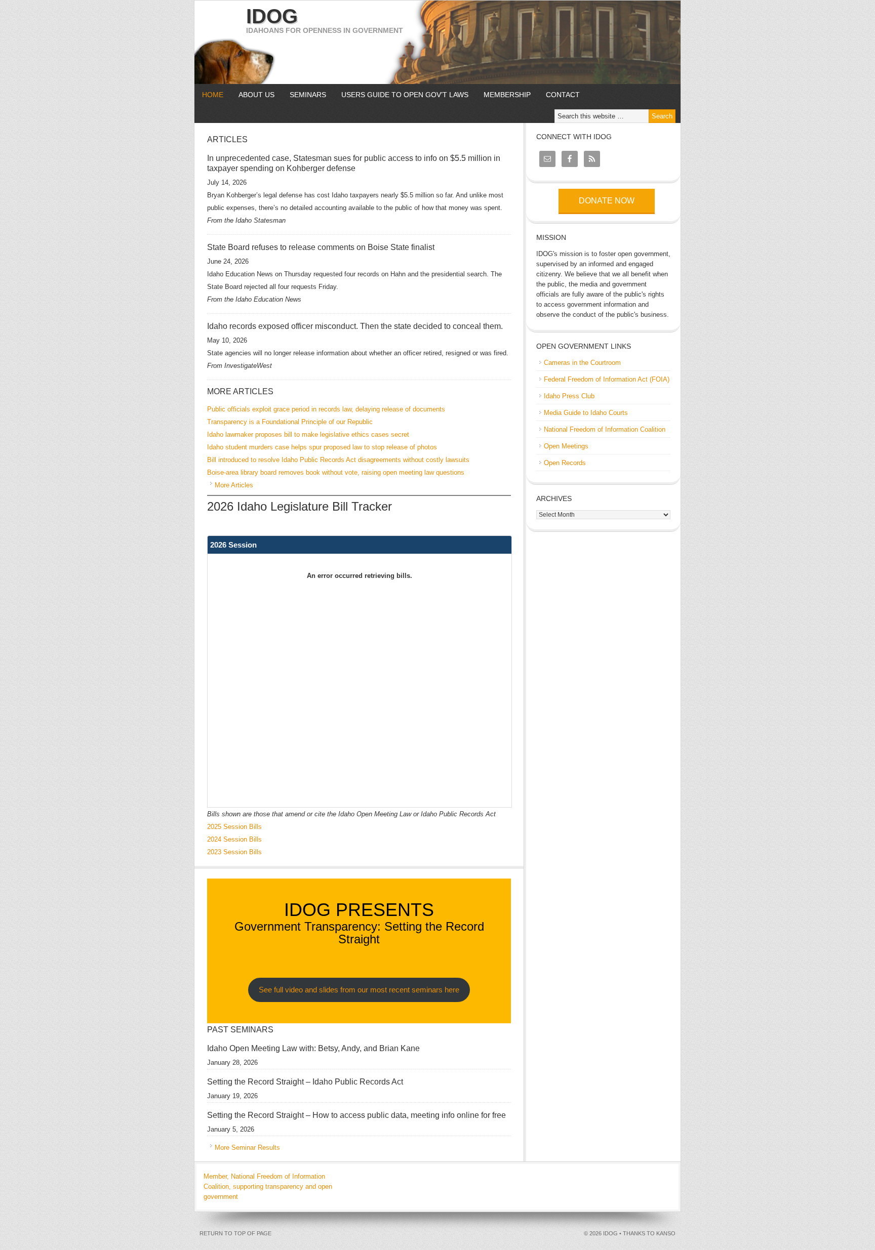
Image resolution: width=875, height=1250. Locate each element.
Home (212, 95)
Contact (563, 95)
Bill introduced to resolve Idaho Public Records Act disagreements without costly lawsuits (338, 460)
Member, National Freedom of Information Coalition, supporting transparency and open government (268, 1186)
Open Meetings (566, 446)
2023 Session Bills (234, 852)
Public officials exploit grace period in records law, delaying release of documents (326, 409)
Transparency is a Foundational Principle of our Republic (290, 422)
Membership (507, 95)
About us (252, 95)
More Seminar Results (247, 1147)
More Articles (234, 485)
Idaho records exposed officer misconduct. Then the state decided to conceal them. (355, 326)
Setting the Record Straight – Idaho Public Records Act (305, 1081)
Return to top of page (235, 1233)
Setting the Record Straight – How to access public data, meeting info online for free (356, 1115)
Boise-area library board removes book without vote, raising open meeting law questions (335, 472)
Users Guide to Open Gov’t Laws (404, 95)
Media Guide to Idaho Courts (586, 412)
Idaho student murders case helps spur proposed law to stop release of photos (322, 447)
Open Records (565, 463)
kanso (665, 1233)
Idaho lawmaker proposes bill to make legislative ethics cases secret (308, 434)
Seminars (304, 95)
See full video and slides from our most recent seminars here (359, 990)
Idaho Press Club (569, 396)
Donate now (606, 200)
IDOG (272, 16)
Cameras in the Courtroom (582, 362)
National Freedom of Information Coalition (604, 429)
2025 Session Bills (234, 826)
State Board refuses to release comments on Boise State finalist (320, 247)
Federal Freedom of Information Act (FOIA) (606, 379)
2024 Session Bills (234, 839)
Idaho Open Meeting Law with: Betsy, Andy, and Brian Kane (313, 1048)
